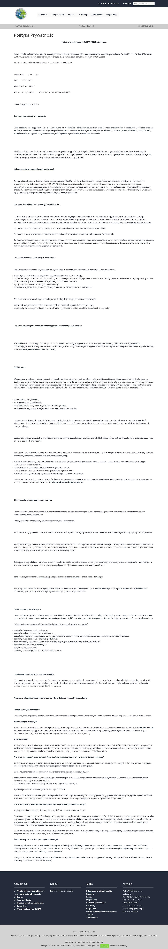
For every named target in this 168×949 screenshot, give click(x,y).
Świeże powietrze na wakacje (30, 903)
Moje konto (111, 14)
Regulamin (91, 908)
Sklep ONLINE (58, 14)
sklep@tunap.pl (136, 908)
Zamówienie (96, 14)
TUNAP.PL (43, 14)
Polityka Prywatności (96, 902)
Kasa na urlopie (24, 900)
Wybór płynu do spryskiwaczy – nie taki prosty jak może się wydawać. (29, 894)
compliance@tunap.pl (124, 848)
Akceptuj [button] (105, 946)
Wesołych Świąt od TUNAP (29, 909)
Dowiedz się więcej (118, 945)
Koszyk (128, 3)
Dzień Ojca (21, 906)
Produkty (83, 14)
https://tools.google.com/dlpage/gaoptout (63, 482)
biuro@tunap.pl (146, 727)
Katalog (90, 894)
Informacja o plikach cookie (99, 891)
